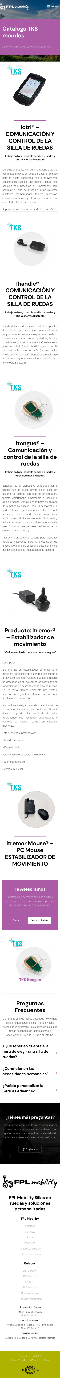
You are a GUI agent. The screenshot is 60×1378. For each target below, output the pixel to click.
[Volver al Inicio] (14, 6)
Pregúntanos (32, 1149)
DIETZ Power (30, 1270)
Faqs (30, 1237)
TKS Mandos (30, 1276)
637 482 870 (33, 1315)
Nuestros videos (30, 1293)
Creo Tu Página (30, 1360)
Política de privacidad (30, 1254)
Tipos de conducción (30, 1298)
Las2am (45, 1360)
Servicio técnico (39, 920)
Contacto (17, 920)
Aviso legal (30, 1242)
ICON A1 (30, 1281)
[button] (52, 6)
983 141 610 (33, 1328)
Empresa (30, 1225)
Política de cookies (30, 1248)
